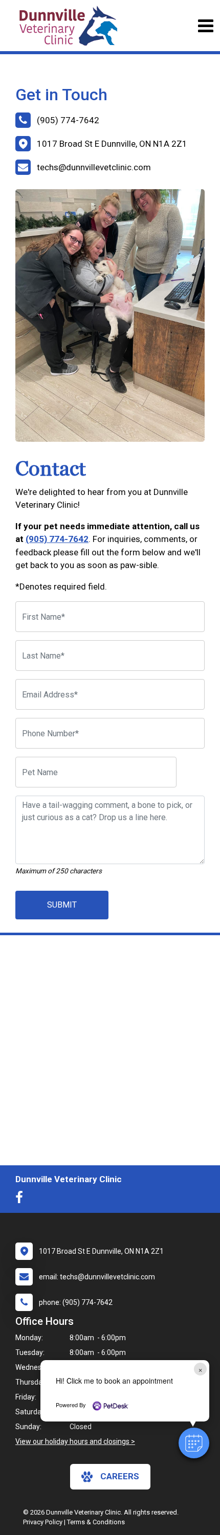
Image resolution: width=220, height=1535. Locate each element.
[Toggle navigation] (205, 26)
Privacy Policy (42, 1522)
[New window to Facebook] (21, 1199)
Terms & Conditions (96, 1522)
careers (119, 1476)
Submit (62, 905)
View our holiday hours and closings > (75, 1441)
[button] (194, 1443)
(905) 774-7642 (57, 539)
